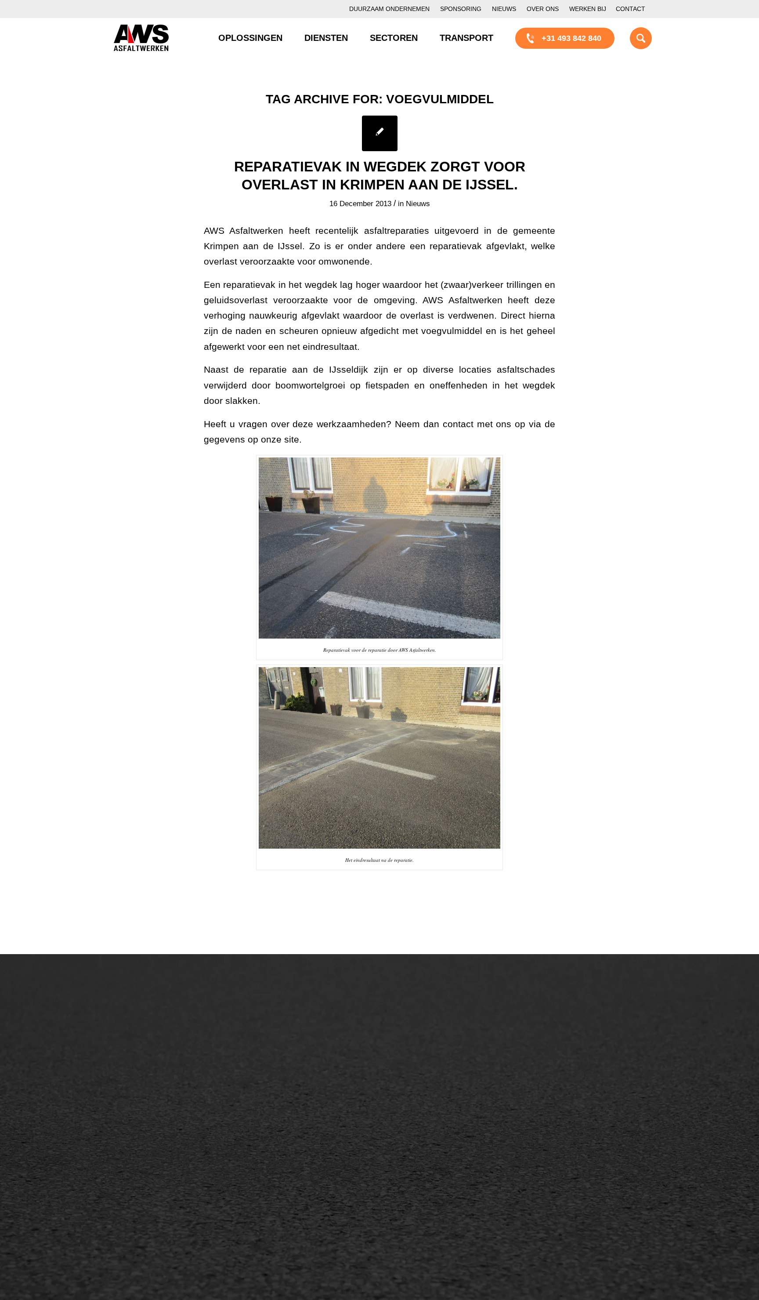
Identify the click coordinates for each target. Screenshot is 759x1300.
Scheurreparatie (432, 1028)
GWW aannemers (154, 1159)
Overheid (139, 1174)
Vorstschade (426, 1102)
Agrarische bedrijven (159, 1204)
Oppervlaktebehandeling (165, 1072)
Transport (280, 1087)
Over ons (543, 8)
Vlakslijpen (423, 1087)
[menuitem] (389, 9)
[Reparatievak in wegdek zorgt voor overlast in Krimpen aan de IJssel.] (380, 133)
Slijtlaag (277, 1057)
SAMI (413, 1043)
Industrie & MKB (151, 1189)
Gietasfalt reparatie (297, 1102)
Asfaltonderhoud (151, 1027)
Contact (630, 8)
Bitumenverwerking (156, 1057)
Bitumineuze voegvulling (306, 1072)
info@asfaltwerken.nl (573, 1042)
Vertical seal (425, 1072)
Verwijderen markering (303, 1117)
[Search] (629, 38)
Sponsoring (460, 8)
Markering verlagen (156, 1102)
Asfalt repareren (292, 1028)
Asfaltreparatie (148, 1042)
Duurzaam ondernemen (389, 8)
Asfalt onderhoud (293, 1043)
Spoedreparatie (150, 1087)
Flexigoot (420, 1057)
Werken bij (587, 8)
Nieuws (504, 8)
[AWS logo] (141, 38)
